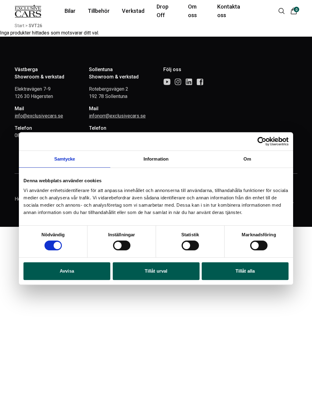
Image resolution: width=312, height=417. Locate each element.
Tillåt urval (156, 271)
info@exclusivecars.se (39, 116)
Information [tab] (156, 158)
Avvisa (67, 271)
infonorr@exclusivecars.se (117, 116)
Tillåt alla (245, 271)
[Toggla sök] (281, 11)
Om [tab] (247, 158)
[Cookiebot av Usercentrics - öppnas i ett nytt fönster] (262, 141)
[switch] (121, 245)
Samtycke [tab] (64, 158)
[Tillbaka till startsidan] (28, 11)
